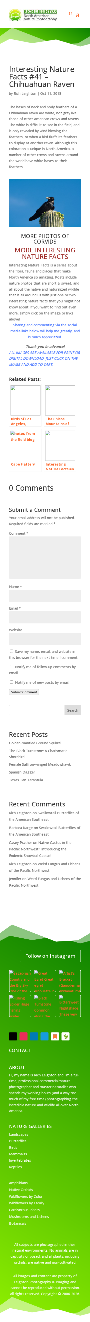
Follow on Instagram (50, 955)
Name (15, 586)
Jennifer (15, 878)
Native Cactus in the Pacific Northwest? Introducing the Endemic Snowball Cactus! (40, 849)
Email (15, 608)
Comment (18, 533)
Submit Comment (24, 692)
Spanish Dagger (22, 772)
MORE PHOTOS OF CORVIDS (45, 238)
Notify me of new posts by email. (42, 682)
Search (72, 710)
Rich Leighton (25, 93)
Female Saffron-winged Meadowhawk (40, 764)
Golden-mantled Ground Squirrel (35, 743)
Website (15, 629)
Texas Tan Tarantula (26, 780)
